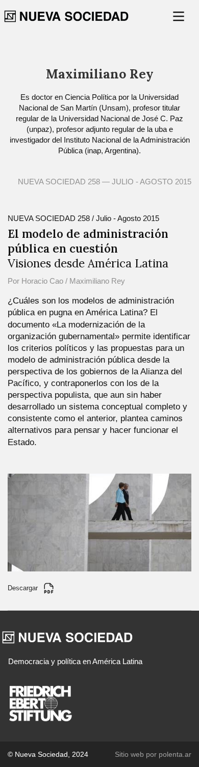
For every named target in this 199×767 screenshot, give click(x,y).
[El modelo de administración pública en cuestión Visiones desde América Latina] (99, 521)
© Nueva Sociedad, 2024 (48, 754)
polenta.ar (175, 754)
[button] (179, 16)
